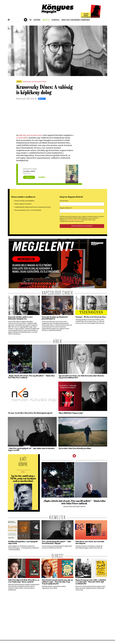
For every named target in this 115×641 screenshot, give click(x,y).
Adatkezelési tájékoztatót (73, 219)
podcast (45, 82)
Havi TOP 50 (47, 20)
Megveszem (29, 177)
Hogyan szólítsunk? (66, 208)
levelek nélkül (34, 82)
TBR (30, 20)
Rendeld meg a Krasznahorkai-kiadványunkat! (76, 20)
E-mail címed (64, 201)
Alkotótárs (38, 20)
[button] (9, 19)
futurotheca (56, 20)
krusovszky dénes (27, 82)
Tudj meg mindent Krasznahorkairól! (86, 15)
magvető (40, 82)
